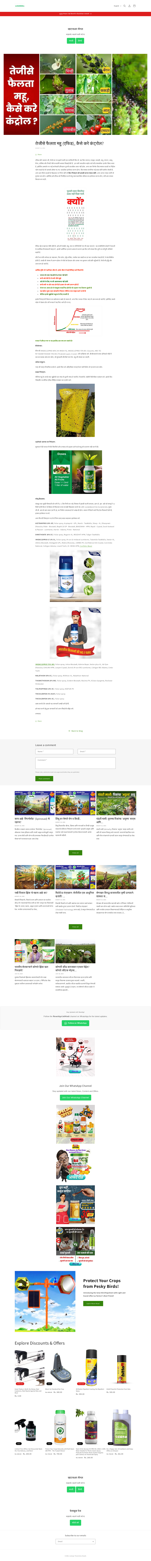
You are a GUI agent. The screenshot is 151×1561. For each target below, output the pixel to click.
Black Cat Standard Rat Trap (54, 1389)
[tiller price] (75, 1076)
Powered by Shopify (80, 1556)
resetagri (72, 1556)
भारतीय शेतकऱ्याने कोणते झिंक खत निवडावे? (31, 968)
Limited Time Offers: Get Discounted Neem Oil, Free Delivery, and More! (28, 1450)
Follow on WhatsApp (77, 1023)
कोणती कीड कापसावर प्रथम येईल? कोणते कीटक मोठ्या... (72, 968)
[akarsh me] (75, 1183)
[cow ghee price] (75, 1225)
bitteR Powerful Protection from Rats (118, 1389)
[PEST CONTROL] (75, 437)
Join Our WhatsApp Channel (75, 1097)
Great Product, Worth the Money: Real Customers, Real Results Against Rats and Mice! (28, 1391)
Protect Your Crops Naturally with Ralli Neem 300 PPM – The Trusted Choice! (59, 1450)
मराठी (71, 41)
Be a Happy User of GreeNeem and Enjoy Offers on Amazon (120, 1450)
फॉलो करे (75, 1523)
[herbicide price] (75, 1124)
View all (75, 853)
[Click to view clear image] (75, 241)
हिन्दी (80, 41)
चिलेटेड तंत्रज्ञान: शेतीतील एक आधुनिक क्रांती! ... (74, 894)
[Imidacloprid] (75, 602)
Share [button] (40, 155)
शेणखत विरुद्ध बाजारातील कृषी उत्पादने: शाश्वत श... (115, 894)
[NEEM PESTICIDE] (75, 494)
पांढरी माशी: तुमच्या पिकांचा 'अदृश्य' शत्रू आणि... (116, 820)
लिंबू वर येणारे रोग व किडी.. (68, 818)
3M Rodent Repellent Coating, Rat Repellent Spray (90, 1390)
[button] (124, 5)
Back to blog (77, 731)
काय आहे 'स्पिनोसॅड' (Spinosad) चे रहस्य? (32, 820)
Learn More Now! (93, 1303)
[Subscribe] (92, 1541)
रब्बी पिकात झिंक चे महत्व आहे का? (31, 892)
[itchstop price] (75, 1265)
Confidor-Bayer (86, 546)
